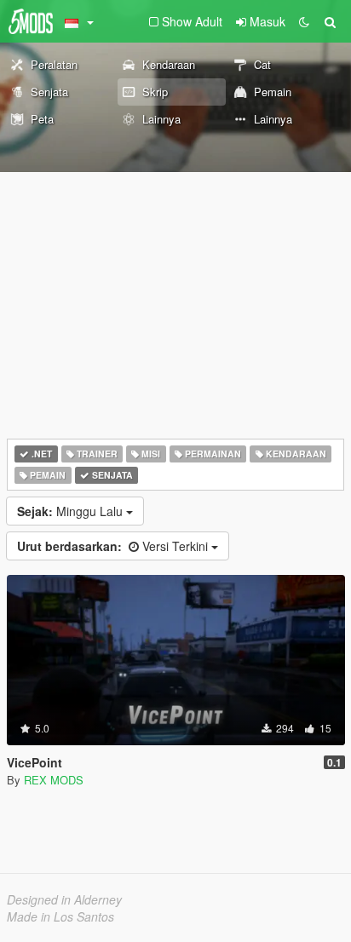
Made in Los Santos (60, 916)
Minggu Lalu (71, 511)
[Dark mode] (304, 21)
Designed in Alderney (64, 899)
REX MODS (53, 780)
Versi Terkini (114, 545)
